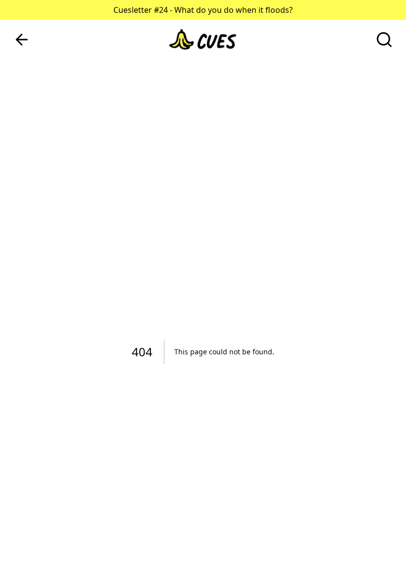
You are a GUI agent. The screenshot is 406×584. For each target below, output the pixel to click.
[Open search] (384, 39)
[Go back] (22, 39)
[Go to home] (203, 39)
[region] (203, 292)
